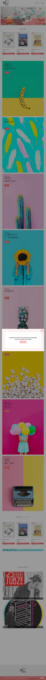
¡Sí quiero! (23, 342)
